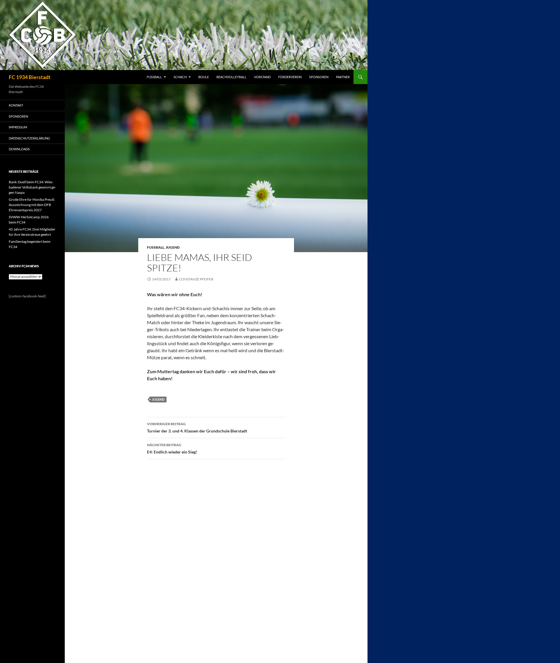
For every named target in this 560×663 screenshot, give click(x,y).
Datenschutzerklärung (29, 138)
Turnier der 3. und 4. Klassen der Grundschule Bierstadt (197, 427)
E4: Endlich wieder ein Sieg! (172, 448)
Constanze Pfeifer (196, 279)
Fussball (155, 247)
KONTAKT (16, 105)
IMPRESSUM (18, 127)
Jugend (173, 247)
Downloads (19, 149)
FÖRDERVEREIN (290, 77)
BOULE (203, 77)
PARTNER (343, 77)
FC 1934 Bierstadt (29, 77)
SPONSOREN (318, 77)
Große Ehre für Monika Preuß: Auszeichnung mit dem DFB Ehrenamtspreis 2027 (32, 204)
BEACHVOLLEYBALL (231, 77)
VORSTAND (262, 77)
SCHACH (180, 77)
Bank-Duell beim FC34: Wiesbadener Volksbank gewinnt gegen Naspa (32, 187)
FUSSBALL (154, 77)
